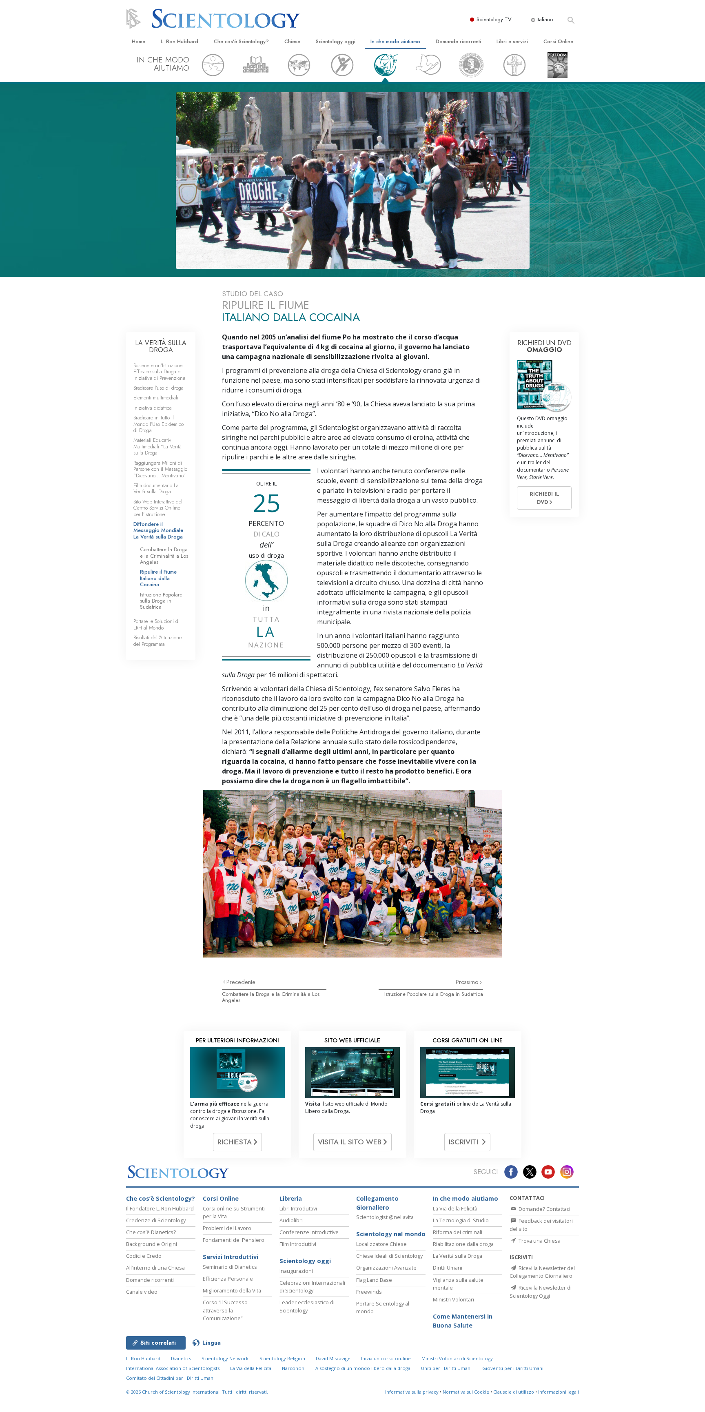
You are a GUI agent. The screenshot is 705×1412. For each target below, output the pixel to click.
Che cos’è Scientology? (241, 41)
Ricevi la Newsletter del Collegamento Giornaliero (542, 1271)
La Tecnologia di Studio (461, 1220)
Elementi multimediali (155, 397)
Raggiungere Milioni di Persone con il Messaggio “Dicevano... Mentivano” (160, 469)
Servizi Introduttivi (230, 1257)
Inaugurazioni (296, 1271)
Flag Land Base (374, 1279)
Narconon (293, 1368)
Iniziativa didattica (152, 408)
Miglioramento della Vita (232, 1290)
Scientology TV (494, 19)
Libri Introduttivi (298, 1208)
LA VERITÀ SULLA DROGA (160, 346)
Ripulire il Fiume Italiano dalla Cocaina (158, 578)
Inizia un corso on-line (386, 1358)
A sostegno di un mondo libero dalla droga (362, 1368)
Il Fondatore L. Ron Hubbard (160, 1208)
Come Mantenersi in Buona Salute (462, 1320)
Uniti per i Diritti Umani (446, 1368)
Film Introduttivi (297, 1244)
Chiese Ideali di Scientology (389, 1255)
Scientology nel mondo (391, 1234)
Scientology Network (225, 1358)
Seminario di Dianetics (230, 1266)
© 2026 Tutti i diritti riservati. (197, 1392)
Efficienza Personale (228, 1278)
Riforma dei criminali (457, 1232)
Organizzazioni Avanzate (386, 1267)
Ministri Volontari (453, 1299)
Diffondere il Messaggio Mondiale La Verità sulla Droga (158, 530)
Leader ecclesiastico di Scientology (307, 1306)
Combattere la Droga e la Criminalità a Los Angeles (270, 997)
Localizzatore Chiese (381, 1244)
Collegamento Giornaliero (377, 1203)
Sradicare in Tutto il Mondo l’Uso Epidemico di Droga (158, 424)
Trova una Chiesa (539, 1240)
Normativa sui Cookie (466, 1392)
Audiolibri (291, 1220)
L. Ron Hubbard (179, 41)
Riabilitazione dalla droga (463, 1244)
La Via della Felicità (455, 1208)
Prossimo (468, 982)
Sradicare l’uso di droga (158, 388)
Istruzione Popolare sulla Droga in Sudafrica (433, 994)
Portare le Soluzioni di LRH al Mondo (156, 624)
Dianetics (181, 1358)
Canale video (141, 1291)
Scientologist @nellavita (385, 1217)
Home (138, 41)
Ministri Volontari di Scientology (457, 1358)
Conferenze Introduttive (309, 1232)
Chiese (292, 41)
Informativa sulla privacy (412, 1392)
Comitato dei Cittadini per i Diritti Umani (170, 1378)
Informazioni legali (558, 1392)
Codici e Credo (144, 1255)
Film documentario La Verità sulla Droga (156, 488)
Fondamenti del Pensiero (233, 1240)
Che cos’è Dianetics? (151, 1232)
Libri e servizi (512, 41)
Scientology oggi (335, 41)
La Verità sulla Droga (457, 1255)
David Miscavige (333, 1358)
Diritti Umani (447, 1267)
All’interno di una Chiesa (155, 1267)
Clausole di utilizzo (513, 1392)
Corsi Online (558, 41)
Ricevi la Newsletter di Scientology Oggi (541, 1291)
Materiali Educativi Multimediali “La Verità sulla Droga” (157, 446)
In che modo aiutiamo (395, 41)
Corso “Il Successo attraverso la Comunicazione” (225, 1310)
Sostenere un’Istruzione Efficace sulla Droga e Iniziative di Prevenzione (159, 371)
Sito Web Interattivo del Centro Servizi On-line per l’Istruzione (157, 508)
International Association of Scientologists (172, 1368)
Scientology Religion (282, 1358)
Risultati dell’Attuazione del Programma (157, 640)
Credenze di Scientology (156, 1220)
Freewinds (369, 1291)
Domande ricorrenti (458, 41)
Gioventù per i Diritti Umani (512, 1368)
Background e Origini (151, 1244)
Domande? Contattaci (543, 1209)
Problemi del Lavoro (227, 1228)
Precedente (240, 982)
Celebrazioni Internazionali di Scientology (312, 1286)
